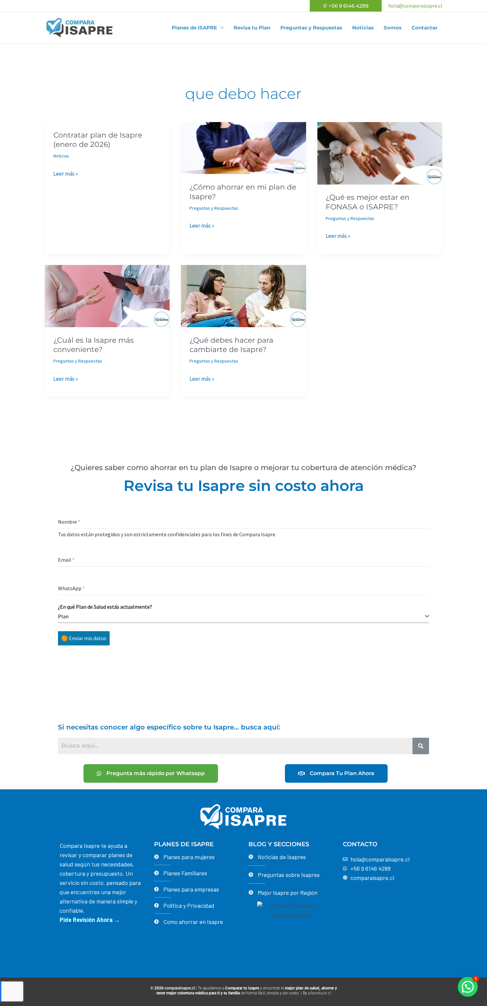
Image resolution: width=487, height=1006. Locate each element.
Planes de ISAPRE (194, 27)
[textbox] (241, 616)
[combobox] (243, 616)
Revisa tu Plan (252, 27)
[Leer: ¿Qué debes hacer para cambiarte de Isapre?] (243, 295)
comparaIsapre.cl (180, 988)
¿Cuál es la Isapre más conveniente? (93, 345)
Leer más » (65, 173)
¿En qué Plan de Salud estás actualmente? (105, 606)
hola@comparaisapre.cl (415, 5)
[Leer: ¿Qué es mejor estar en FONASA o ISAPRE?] (379, 152)
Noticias (363, 27)
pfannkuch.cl (319, 993)
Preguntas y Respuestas (311, 27)
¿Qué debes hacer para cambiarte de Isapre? (231, 345)
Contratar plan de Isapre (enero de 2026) (97, 140)
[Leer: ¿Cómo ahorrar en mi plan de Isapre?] (243, 147)
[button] (346, 6)
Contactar (424, 27)
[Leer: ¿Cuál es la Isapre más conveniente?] (107, 295)
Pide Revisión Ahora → (90, 919)
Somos (393, 27)
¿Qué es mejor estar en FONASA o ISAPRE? (367, 202)
